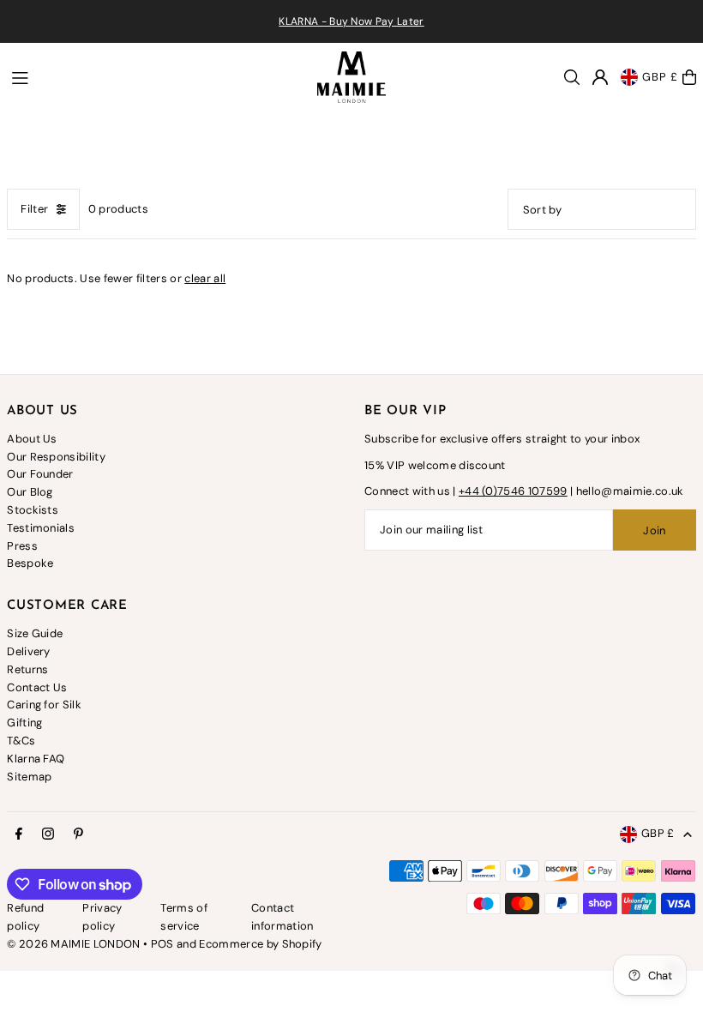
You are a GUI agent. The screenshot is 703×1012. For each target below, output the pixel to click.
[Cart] (689, 77)
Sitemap (29, 776)
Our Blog (30, 492)
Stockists (32, 510)
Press (22, 546)
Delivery (29, 651)
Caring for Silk (44, 704)
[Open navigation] (156, 76)
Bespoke (30, 563)
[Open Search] (572, 77)
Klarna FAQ (35, 758)
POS (162, 944)
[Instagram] (48, 834)
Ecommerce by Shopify (260, 944)
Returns (27, 669)
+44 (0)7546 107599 (513, 491)
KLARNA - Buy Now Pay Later (351, 21)
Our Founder (40, 474)
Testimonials (41, 528)
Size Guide (35, 633)
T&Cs (21, 740)
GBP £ (660, 76)
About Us (32, 438)
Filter (34, 209)
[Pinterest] (78, 834)
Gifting (24, 722)
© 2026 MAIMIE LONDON (74, 944)
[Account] (600, 77)
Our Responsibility (56, 456)
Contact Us (37, 687)
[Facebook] (18, 834)
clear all (204, 278)
